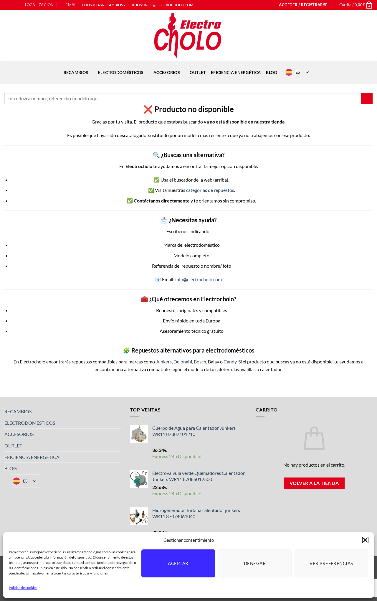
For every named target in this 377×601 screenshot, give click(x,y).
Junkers (164, 361)
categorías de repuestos (210, 190)
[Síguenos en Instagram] (13, 5)
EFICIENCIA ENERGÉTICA (236, 72)
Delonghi (182, 361)
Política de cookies (23, 587)
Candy (230, 361)
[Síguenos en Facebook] (7, 5)
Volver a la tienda (314, 483)
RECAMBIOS (76, 72)
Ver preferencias (331, 563)
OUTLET (198, 72)
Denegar (255, 563)
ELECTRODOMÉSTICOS (121, 72)
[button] (365, 540)
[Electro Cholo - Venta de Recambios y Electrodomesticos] (188, 35)
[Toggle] (117, 411)
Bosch (200, 361)
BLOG (271, 72)
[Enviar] (367, 98)
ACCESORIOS (166, 72)
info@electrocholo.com (198, 279)
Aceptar (178, 563)
